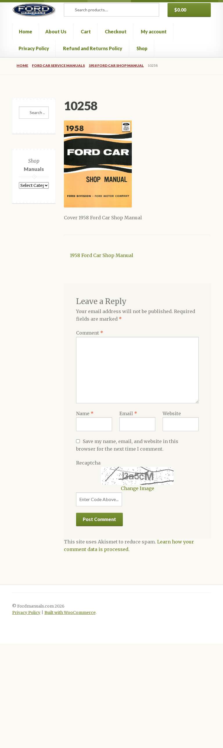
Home (25, 31)
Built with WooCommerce (70, 612)
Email (128, 413)
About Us (55, 31)
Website (172, 413)
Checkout (116, 31)
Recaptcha (88, 463)
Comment (89, 333)
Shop (142, 48)
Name (84, 413)
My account (154, 31)
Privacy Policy (34, 48)
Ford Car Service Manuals (58, 65)
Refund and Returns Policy (92, 48)
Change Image (137, 488)
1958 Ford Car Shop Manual (116, 65)
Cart (86, 31)
